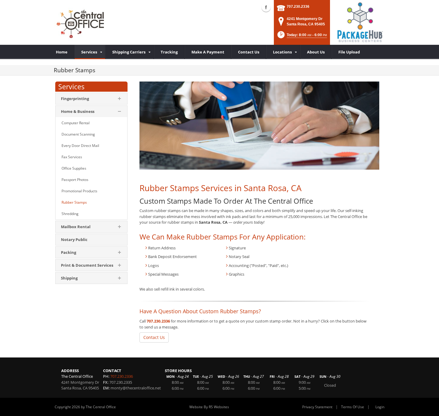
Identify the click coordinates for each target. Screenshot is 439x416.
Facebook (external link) (266, 7)
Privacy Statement (317, 406)
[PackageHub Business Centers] (360, 21)
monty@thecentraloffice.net (135, 388)
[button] (301, 36)
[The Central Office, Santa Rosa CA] (81, 22)
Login (379, 406)
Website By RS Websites (209, 406)
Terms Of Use (352, 406)
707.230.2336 (298, 6)
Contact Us (154, 337)
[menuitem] (89, 52)
